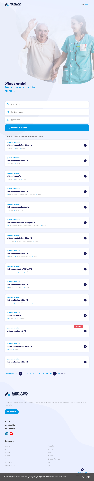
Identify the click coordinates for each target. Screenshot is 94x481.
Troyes (50, 462)
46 (59, 374)
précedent (10, 374)
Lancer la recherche (19, 128)
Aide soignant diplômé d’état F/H (19, 145)
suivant (63, 374)
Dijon (6, 459)
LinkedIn (6, 433)
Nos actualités (10, 425)
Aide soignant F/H (14, 176)
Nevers (50, 452)
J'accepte (85, 477)
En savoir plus (43, 478)
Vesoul (50, 466)
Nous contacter (10, 428)
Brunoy (7, 456)
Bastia (7, 449)
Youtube (11, 433)
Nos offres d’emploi (11, 422)
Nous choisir (11, 412)
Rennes (50, 456)
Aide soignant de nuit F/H (16, 331)
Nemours (51, 449)
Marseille (51, 446)
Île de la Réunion (54, 459)
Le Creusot (8, 462)
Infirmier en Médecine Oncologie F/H (21, 223)
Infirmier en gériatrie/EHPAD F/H (19, 269)
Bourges (7, 452)
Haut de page (82, 473)
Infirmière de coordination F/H (18, 207)
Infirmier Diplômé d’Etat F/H (17, 161)
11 (51, 374)
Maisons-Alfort (10, 466)
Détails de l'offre (85, 145)
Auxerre (7, 446)
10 (47, 374)
